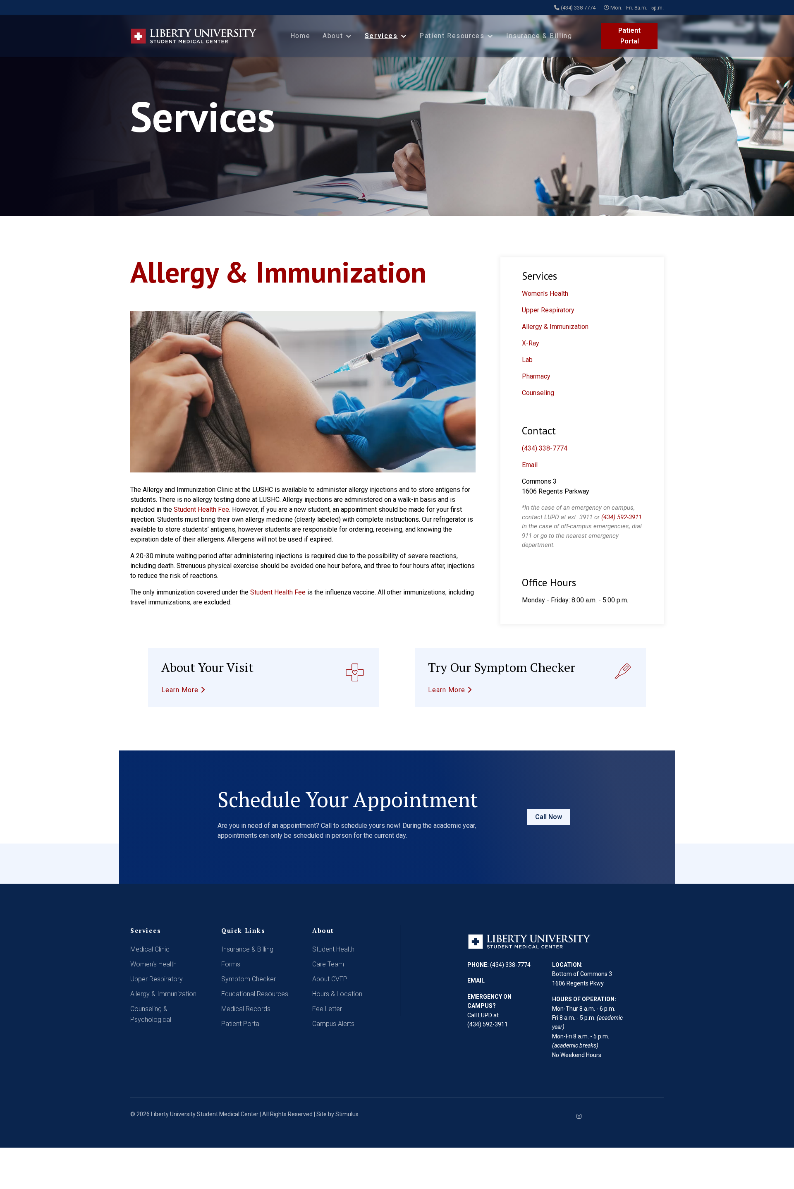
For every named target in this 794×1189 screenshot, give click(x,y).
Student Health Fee (201, 509)
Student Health (333, 949)
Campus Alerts (333, 1024)
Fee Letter (327, 1009)
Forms (230, 964)
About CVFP (329, 979)
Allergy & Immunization (555, 327)
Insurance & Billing (539, 36)
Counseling (538, 393)
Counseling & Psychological (150, 1014)
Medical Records (245, 1009)
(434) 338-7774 (578, 8)
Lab (527, 360)
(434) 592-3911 (621, 517)
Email (530, 465)
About (333, 36)
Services (381, 36)
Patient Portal (629, 35)
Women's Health (545, 293)
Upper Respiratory (548, 310)
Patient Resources (451, 36)
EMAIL (476, 980)
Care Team (328, 964)
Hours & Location (337, 994)
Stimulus (347, 1114)
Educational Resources (254, 994)
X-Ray (530, 343)
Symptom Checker (248, 979)
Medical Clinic (150, 949)
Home (300, 36)
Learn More (181, 690)
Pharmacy (536, 376)
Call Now (548, 817)
